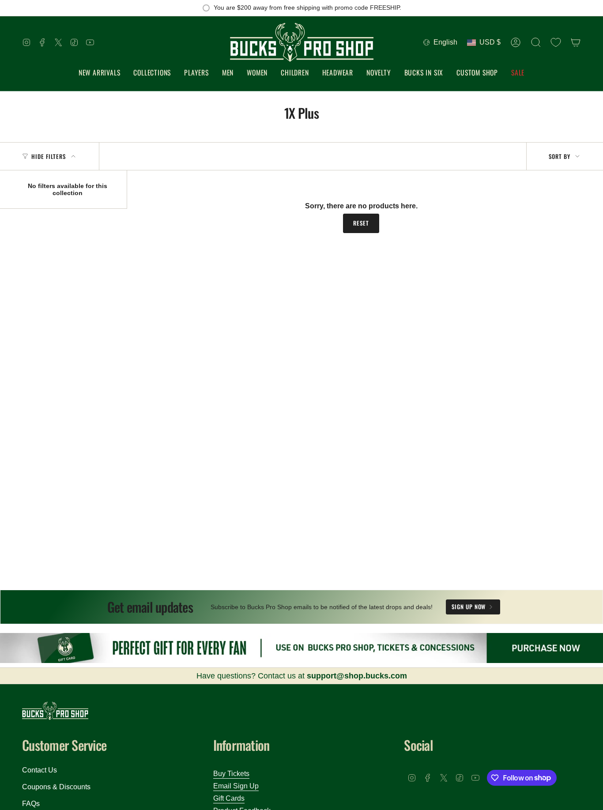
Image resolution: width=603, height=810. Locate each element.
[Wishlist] (555, 42)
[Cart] (575, 42)
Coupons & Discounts (56, 787)
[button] (152, 73)
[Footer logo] (55, 711)
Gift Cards (229, 798)
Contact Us (39, 770)
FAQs (31, 803)
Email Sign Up (236, 786)
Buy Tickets (231, 773)
